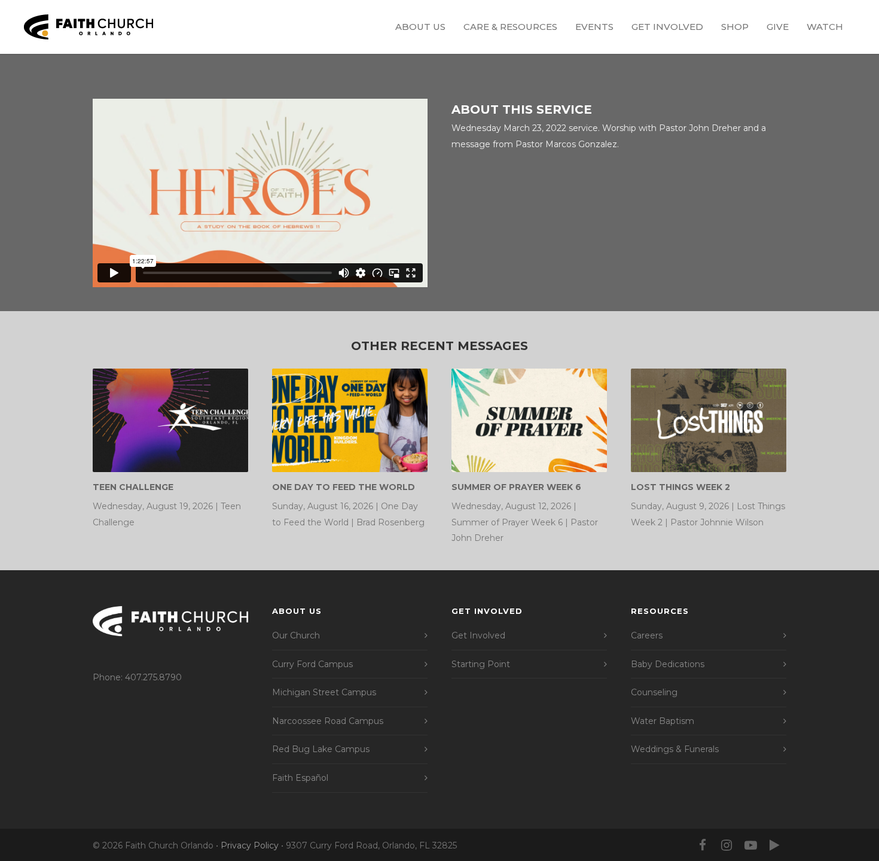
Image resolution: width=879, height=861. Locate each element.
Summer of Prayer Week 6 (516, 487)
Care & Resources (510, 26)
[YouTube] (750, 845)
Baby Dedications (667, 664)
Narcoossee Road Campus (327, 721)
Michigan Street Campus (324, 692)
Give (778, 26)
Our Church (296, 635)
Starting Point (480, 664)
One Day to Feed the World (343, 487)
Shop (735, 26)
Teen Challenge (133, 487)
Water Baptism (662, 721)
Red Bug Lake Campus (321, 749)
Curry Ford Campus (312, 664)
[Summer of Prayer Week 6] (529, 420)
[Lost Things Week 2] (708, 420)
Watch (825, 26)
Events (594, 26)
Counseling (654, 692)
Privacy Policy (250, 845)
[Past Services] (774, 845)
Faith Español (300, 777)
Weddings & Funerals (675, 749)
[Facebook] (703, 845)
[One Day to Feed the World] (350, 420)
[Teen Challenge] (170, 420)
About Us (420, 26)
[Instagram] (726, 845)
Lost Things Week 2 (680, 487)
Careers (647, 635)
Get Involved (667, 26)
